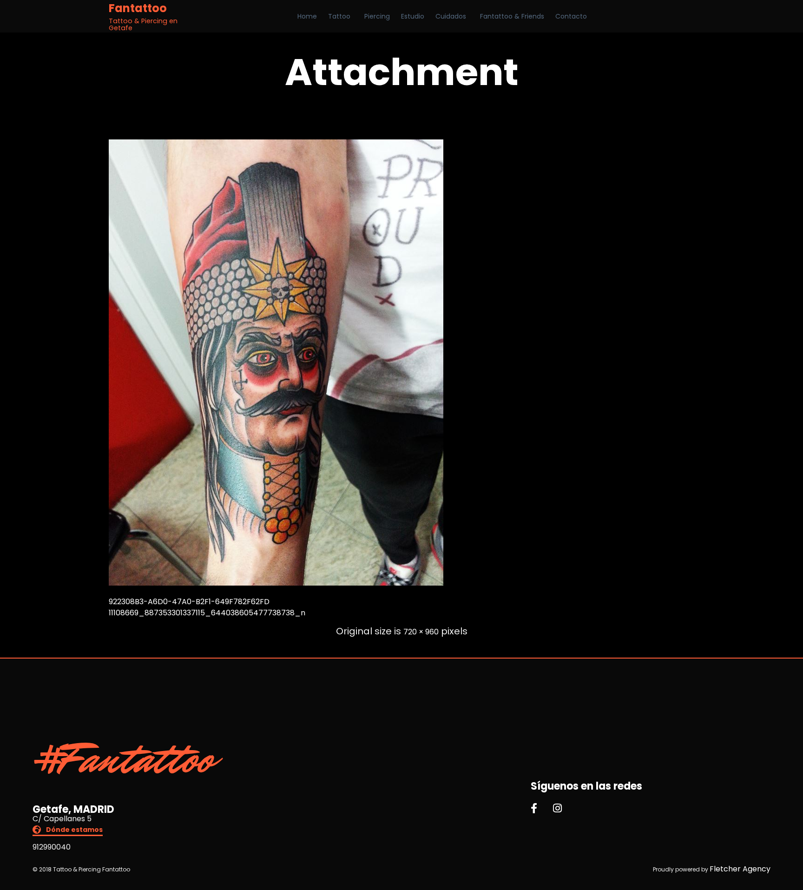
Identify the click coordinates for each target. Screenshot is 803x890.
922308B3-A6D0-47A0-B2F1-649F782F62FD (189, 601)
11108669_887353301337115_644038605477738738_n (207, 612)
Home (307, 16)
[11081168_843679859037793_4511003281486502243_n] (276, 583)
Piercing (377, 16)
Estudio (412, 16)
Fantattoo (138, 8)
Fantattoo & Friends (512, 16)
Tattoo (339, 16)
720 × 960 (421, 631)
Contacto (571, 16)
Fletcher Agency (740, 869)
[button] (68, 830)
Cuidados (450, 16)
